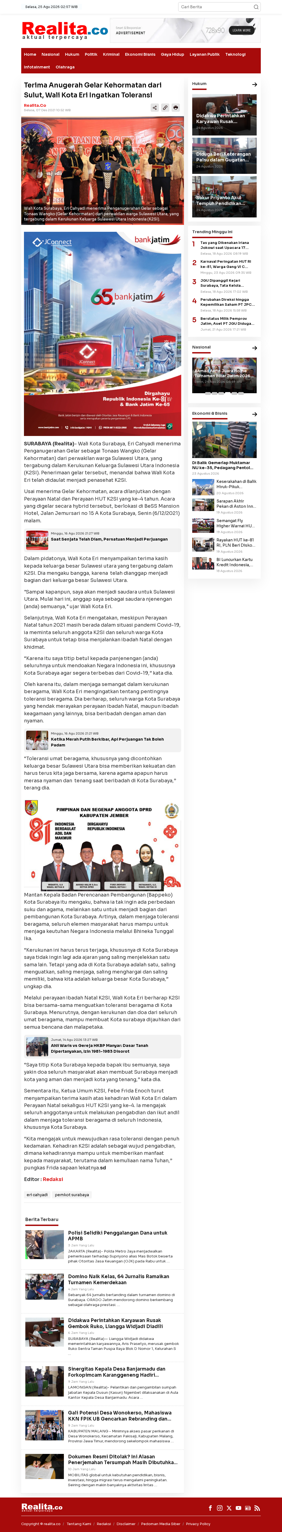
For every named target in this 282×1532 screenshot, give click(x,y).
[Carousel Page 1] (208, 393)
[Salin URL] (165, 107)
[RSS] (257, 1508)
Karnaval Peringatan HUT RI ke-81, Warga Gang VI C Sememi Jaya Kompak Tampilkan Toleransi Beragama (225, 264)
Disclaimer (125, 1524)
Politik (91, 54)
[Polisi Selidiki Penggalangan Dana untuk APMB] (44, 1244)
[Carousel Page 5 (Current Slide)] (234, 393)
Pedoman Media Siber (160, 1524)
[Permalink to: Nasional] (254, 348)
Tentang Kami (79, 1524)
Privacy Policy (198, 1524)
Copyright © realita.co (41, 1524)
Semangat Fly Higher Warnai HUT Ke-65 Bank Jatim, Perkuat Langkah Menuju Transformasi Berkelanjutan (235, 523)
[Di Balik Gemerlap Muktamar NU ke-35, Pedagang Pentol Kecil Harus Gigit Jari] (224, 440)
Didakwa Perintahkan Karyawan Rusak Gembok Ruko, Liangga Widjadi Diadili (115, 1323)
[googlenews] (247, 1508)
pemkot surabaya (72, 1194)
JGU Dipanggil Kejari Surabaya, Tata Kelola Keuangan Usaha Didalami (224, 283)
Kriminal (111, 54)
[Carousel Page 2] (214, 393)
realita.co (35, 105)
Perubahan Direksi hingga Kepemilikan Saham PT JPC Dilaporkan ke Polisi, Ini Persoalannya (226, 302)
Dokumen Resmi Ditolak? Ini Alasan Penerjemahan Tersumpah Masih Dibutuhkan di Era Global (122, 1463)
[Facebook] (210, 1508)
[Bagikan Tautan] (155, 107)
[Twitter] (229, 1508)
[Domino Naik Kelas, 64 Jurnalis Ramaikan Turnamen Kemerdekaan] (44, 1286)
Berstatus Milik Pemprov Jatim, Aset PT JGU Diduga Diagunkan (225, 321)
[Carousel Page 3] (221, 393)
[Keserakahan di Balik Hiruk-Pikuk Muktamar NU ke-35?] (203, 486)
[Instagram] (219, 1508)
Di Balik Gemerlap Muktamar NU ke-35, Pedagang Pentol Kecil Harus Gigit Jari (221, 465)
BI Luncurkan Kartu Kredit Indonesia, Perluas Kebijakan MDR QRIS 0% (234, 562)
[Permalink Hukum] (254, 85)
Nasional (50, 54)
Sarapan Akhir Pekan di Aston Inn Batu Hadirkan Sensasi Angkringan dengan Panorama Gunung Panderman (235, 504)
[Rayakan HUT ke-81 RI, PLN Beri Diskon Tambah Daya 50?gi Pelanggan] (203, 544)
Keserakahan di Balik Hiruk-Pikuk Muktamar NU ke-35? (236, 484)
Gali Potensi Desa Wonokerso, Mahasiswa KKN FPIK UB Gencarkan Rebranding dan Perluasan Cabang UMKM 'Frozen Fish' (120, 1419)
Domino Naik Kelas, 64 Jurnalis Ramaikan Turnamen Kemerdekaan (118, 1280)
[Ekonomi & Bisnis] (254, 414)
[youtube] (238, 1508)
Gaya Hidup (172, 54)
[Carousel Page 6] (241, 393)
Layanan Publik (205, 54)
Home (30, 54)
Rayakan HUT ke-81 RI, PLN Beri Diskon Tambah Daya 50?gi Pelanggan (235, 543)
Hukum (72, 54)
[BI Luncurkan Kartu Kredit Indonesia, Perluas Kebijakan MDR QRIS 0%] (203, 562)
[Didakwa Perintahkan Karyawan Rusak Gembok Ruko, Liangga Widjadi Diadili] (44, 1331)
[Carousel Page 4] (228, 393)
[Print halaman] (176, 107)
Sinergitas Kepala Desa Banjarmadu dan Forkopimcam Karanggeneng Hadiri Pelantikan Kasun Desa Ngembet (117, 1375)
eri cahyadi (37, 1194)
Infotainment (37, 67)
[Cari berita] (256, 7)
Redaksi (53, 1179)
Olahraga (65, 67)
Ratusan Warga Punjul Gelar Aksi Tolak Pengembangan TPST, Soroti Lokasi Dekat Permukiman (222, 379)
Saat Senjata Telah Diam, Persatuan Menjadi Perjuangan (109, 539)
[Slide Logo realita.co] (64, 30)
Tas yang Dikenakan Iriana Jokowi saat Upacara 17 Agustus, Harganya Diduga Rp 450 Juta (228, 245)
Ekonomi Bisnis (140, 54)
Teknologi (235, 54)
